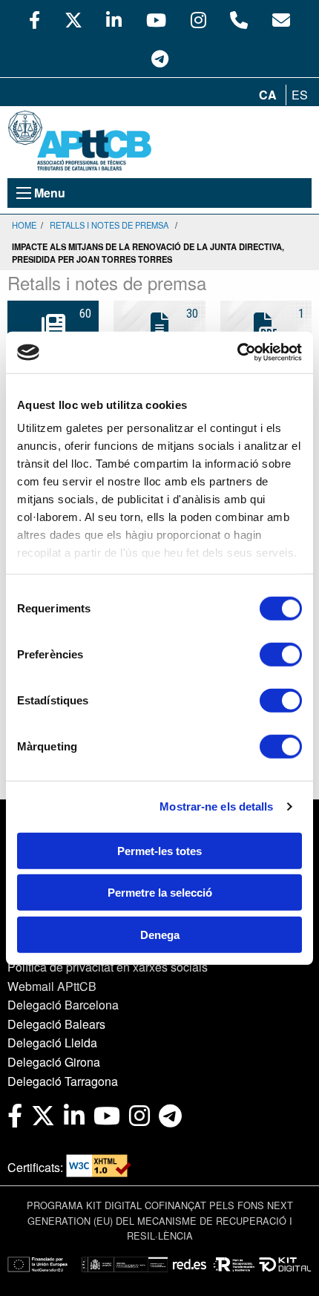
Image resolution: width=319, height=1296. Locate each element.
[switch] (281, 654)
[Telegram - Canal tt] (159, 58)
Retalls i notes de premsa (109, 225)
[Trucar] (239, 19)
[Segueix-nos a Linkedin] (114, 19)
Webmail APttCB (51, 986)
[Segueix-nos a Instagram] (198, 19)
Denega (160, 934)
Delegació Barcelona (63, 1004)
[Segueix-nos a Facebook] (34, 19)
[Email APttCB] (281, 19)
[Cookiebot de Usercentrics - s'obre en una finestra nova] (237, 352)
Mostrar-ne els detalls (216, 806)
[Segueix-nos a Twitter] (73, 19)
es (300, 94)
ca (268, 94)
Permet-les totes (159, 850)
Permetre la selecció (160, 892)
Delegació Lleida (52, 1042)
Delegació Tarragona (62, 1081)
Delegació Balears (56, 1023)
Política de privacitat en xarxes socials (107, 966)
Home (24, 225)
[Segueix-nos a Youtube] (156, 19)
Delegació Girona (53, 1061)
